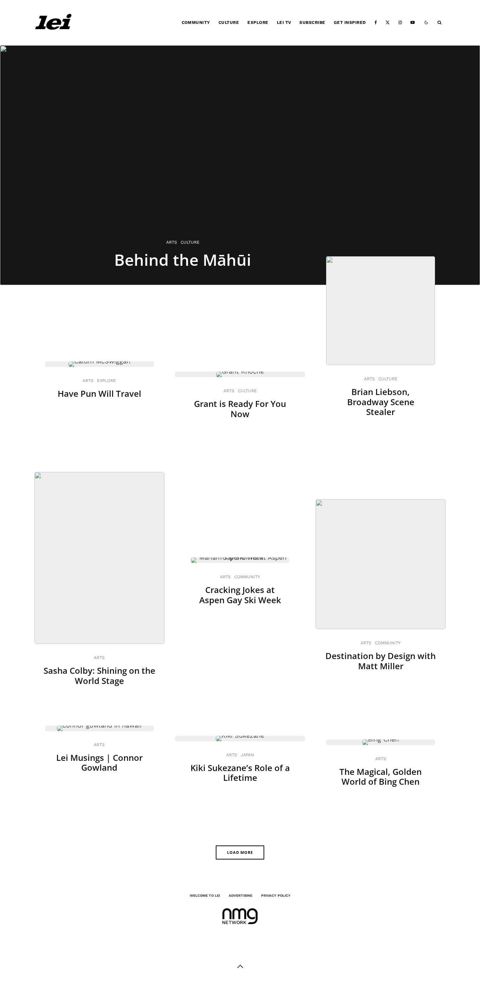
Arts (88, 380)
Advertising (240, 895)
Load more (240, 852)
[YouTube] (412, 22)
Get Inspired (350, 22)
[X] (387, 22)
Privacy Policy (276, 895)
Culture (229, 22)
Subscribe (312, 22)
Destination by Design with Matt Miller (380, 661)
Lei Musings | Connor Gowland (99, 763)
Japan (247, 754)
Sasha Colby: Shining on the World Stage (99, 676)
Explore (257, 22)
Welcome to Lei (205, 895)
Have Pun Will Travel (99, 394)
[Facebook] (375, 22)
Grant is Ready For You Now (240, 409)
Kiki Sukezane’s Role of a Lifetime (240, 773)
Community (196, 22)
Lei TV (284, 22)
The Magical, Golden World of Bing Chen (380, 777)
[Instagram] (400, 22)
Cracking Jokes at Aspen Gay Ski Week (240, 595)
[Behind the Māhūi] (240, 165)
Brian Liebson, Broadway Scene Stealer (380, 402)
